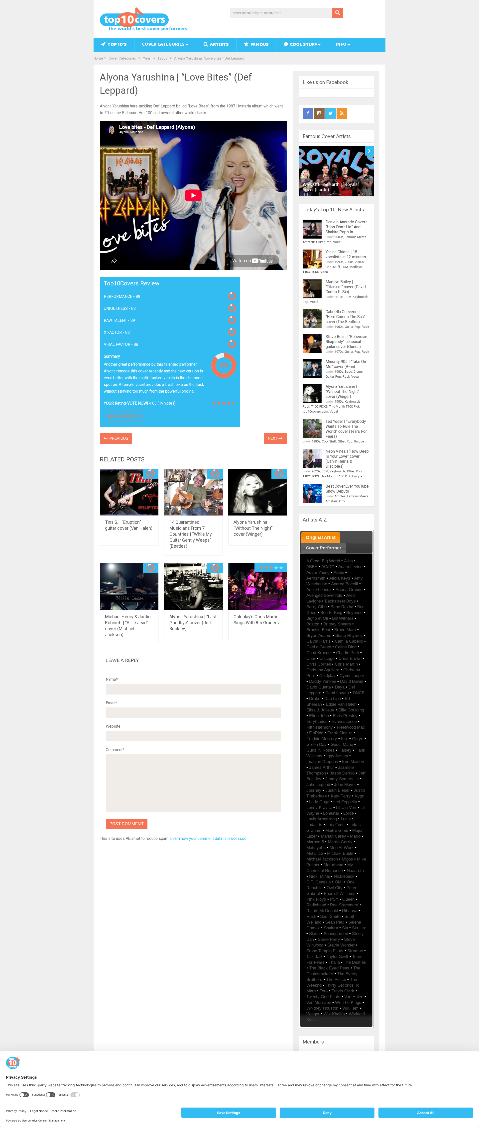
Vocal (337, 242)
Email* (111, 702)
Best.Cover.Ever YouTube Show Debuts (347, 489)
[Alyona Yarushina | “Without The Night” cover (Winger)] (257, 492)
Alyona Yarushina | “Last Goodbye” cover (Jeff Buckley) (193, 622)
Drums (358, 371)
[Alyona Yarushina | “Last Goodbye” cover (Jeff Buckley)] (193, 586)
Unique (359, 441)
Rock (365, 327)
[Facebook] (308, 113)
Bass (348, 371)
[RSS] (342, 113)
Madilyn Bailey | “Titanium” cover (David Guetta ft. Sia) (346, 286)
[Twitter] (330, 113)
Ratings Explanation (124, 416)
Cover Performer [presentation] (323, 547)
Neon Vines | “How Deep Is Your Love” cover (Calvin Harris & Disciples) (347, 459)
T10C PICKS (311, 272)
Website (113, 726)
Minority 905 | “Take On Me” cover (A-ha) (346, 364)
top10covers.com (315, 411)
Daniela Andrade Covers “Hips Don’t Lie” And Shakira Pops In (346, 227)
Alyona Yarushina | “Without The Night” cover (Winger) (253, 528)
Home (98, 58)
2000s (339, 237)
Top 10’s (117, 45)
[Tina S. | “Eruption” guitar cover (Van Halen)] (129, 492)
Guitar (320, 242)
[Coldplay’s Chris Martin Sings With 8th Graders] (257, 586)
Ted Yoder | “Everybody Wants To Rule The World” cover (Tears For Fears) (346, 429)
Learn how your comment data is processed (208, 838)
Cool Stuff (303, 45)
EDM (345, 267)
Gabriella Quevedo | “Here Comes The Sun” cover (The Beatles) (345, 316)
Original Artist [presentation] (321, 537)
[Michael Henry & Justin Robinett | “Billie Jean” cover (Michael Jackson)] (129, 586)
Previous (118, 438)
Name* (112, 679)
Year (146, 58)
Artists (219, 45)
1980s (162, 58)
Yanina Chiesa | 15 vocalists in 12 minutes (346, 254)
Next (273, 438)
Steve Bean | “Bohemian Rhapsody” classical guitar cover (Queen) (346, 341)
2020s (316, 471)
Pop (329, 242)
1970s (339, 351)
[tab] (320, 537)
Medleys (356, 267)
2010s (359, 262)
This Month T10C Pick (344, 406)
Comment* (115, 749)
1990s (339, 262)
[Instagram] (319, 113)
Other (341, 441)
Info (341, 45)
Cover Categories (163, 45)
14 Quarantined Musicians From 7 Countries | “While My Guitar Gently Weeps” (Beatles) (190, 534)
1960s (339, 327)
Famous (259, 45)
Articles (340, 496)
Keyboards (360, 297)
